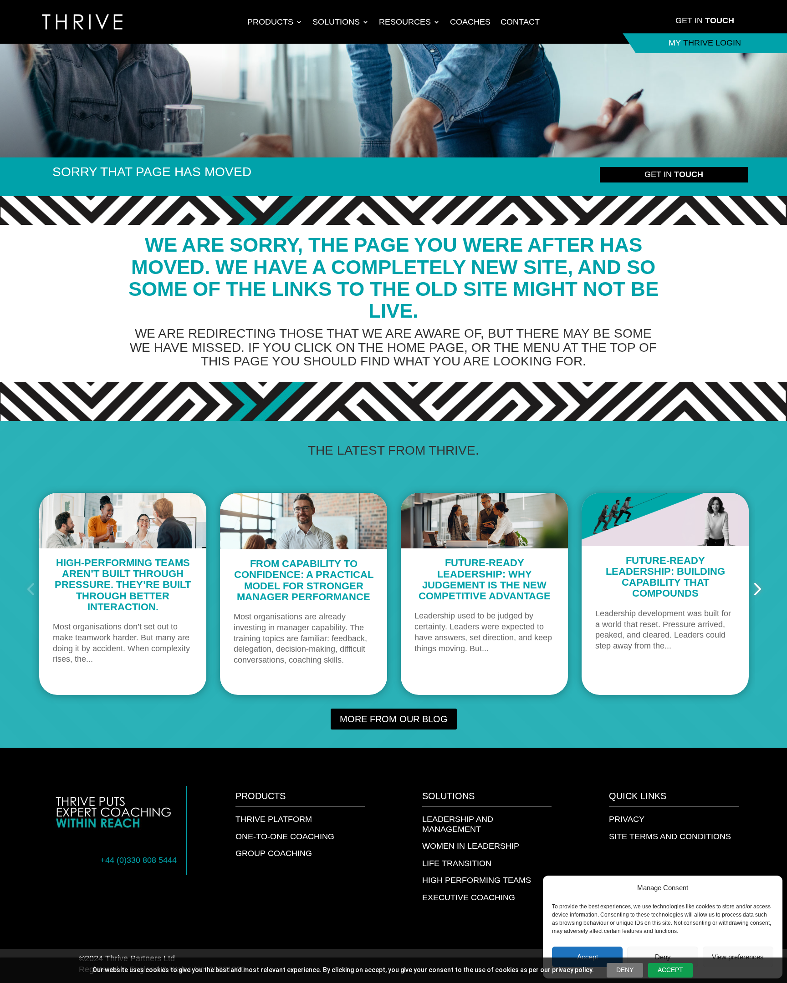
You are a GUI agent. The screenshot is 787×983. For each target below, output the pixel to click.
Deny (663, 957)
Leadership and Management (457, 824)
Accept (587, 957)
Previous (32, 589)
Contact (520, 22)
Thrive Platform (273, 819)
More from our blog (394, 719)
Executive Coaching (468, 897)
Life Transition (456, 863)
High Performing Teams (476, 880)
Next (754, 589)
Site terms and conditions (670, 836)
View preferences (738, 957)
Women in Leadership (470, 846)
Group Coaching (273, 853)
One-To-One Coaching (284, 836)
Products (270, 22)
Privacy (626, 819)
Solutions (336, 22)
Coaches (470, 22)
